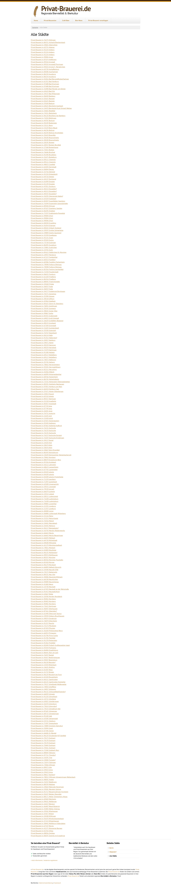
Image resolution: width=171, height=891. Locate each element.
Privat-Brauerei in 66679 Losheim (43, 491)
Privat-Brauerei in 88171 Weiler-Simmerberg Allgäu (49, 797)
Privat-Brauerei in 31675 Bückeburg (44, 157)
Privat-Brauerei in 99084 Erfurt (42, 216)
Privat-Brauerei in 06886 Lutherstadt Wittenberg (48, 513)
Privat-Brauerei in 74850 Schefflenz (43, 687)
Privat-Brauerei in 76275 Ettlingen (43, 40)
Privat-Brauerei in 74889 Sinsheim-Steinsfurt (47, 726)
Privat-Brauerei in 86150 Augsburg (43, 74)
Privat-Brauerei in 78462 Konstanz (43, 457)
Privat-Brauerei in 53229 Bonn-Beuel (44, 128)
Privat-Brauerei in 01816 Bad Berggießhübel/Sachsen (50, 79)
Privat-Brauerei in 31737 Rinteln (42, 672)
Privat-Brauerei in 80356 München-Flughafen (47, 560)
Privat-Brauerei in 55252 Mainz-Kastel (44, 518)
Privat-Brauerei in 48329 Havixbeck (43, 347)
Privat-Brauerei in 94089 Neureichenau (45, 582)
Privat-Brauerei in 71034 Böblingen (43, 118)
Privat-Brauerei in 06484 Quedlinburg (44, 650)
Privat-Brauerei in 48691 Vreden (42, 779)
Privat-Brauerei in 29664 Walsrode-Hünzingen (47, 787)
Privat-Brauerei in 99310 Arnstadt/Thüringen (47, 64)
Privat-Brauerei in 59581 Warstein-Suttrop (46, 789)
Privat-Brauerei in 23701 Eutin (42, 250)
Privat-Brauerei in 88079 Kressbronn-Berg (46, 460)
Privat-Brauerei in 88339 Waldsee (43, 784)
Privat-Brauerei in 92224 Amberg (42, 50)
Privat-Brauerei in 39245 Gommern (43, 308)
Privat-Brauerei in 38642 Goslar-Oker (44, 311)
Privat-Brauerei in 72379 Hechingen (44, 350)
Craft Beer (65, 20)
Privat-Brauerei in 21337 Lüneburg (43, 509)
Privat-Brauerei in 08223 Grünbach (43, 323)
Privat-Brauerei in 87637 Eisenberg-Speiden (46, 208)
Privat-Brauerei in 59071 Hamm (42, 343)
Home (36, 20)
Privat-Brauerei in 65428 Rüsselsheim (44, 677)
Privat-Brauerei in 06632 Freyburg (43, 274)
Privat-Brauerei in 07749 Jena (41, 408)
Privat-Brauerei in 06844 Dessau (42, 169)
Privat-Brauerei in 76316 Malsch (42, 521)
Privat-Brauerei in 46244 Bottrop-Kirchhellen (47, 133)
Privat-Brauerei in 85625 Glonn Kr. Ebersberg (47, 304)
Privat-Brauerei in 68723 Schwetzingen (45, 714)
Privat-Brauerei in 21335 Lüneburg (43, 506)
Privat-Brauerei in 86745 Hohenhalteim (45, 379)
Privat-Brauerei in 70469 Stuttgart (43, 745)
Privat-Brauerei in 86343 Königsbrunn (44, 452)
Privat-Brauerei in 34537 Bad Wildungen (45, 94)
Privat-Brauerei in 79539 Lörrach (42, 489)
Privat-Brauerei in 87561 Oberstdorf (44, 611)
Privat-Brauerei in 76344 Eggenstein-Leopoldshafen (49, 203)
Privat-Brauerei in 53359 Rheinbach (43, 665)
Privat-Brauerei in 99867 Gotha (42, 313)
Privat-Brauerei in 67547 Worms (42, 826)
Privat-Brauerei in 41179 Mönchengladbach (46, 545)
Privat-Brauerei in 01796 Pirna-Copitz (44, 635)
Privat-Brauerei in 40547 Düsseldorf (43, 194)
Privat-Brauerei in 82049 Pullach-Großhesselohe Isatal (50, 645)
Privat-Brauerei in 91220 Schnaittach (44, 697)
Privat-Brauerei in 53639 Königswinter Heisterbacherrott (51, 455)
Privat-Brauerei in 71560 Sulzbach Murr (45, 750)
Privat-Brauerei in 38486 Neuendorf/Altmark (46, 577)
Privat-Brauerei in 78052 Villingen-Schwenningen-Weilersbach (53, 777)
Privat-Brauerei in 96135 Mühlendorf (44, 552)
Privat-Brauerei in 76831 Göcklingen (44, 306)
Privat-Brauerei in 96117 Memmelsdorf (44, 528)
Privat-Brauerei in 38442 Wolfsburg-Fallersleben (48, 823)
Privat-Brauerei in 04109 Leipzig (42, 474)
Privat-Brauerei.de (66, 8)
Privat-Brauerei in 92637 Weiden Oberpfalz (46, 794)
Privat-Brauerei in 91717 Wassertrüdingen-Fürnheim (49, 792)
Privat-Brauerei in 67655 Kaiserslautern (45, 421)
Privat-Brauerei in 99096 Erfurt (42, 221)
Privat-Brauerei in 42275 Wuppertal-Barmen (46, 828)
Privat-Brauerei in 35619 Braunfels (43, 135)
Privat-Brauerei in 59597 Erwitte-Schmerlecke (47, 230)
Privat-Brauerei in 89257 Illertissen (43, 399)
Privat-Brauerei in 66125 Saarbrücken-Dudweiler (48, 682)
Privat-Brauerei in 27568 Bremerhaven (44, 147)
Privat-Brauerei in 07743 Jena (41, 406)
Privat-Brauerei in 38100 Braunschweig (45, 138)
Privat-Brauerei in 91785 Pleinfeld (43, 638)
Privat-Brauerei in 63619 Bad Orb (43, 91)
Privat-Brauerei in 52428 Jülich (42, 418)
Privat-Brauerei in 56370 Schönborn (44, 704)
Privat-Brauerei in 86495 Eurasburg (43, 245)
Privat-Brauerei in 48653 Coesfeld (43, 164)
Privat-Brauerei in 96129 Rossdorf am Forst (46, 675)
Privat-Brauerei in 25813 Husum (42, 394)
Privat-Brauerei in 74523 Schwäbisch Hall (45, 709)
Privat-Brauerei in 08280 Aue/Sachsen (44, 72)
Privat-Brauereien (50, 20)
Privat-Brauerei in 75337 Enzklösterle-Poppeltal (48, 213)
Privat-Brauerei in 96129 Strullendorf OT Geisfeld (48, 736)
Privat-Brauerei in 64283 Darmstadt (43, 167)
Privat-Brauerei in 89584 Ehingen (43, 206)
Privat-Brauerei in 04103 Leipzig (42, 472)
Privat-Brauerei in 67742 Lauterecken (44, 470)
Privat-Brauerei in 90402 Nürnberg (43, 599)
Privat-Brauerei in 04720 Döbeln (42, 177)
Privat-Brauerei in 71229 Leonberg (43, 479)
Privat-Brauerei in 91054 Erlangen (43, 225)
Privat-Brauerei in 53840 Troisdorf (43, 760)
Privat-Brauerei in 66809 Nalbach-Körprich (46, 567)
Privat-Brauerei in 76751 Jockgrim (43, 413)
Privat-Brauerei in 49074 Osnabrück (44, 618)
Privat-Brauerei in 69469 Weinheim (43, 799)
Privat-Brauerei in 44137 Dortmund (43, 179)
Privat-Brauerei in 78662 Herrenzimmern (45, 365)
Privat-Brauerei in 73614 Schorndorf (44, 706)
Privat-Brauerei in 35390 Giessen (42, 296)
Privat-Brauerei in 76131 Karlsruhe (43, 428)
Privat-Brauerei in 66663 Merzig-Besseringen (47, 535)
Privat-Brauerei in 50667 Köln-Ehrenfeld (45, 450)
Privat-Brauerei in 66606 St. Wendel (43, 733)
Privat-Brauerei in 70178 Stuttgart (43, 740)
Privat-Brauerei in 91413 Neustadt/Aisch (45, 592)
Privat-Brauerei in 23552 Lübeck (42, 494)
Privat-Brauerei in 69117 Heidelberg (44, 355)
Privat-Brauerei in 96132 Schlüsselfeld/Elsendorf (48, 692)
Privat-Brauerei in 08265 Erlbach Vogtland (46, 228)
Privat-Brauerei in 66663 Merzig (42, 533)
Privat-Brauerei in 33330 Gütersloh (43, 330)
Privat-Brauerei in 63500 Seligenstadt (44, 718)
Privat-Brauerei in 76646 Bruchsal (43, 152)
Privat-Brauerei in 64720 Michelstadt (44, 540)
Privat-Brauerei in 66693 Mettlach (43, 538)
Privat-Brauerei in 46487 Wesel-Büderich (45, 806)
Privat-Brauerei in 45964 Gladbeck (43, 301)
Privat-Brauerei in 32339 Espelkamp (44, 235)
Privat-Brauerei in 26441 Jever (41, 411)
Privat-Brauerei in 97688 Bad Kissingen (45, 84)
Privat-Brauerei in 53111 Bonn (42, 125)
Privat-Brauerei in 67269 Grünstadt (43, 326)
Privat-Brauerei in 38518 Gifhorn (42, 299)
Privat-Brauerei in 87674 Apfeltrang (43, 59)
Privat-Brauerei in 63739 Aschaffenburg (45, 69)
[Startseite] (36, 11)
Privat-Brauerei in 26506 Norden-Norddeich (46, 596)
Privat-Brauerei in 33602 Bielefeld (43, 111)
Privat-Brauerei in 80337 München (43, 557)
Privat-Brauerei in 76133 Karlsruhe (43, 430)
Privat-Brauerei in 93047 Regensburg (44, 660)
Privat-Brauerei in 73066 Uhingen (43, 765)
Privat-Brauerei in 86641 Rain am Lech (44, 653)
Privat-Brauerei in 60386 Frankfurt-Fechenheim (48, 262)
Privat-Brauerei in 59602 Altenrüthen (44, 45)
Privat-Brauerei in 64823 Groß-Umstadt (45, 318)
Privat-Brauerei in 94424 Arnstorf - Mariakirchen (48, 67)
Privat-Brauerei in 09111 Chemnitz (43, 160)
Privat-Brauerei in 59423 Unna (42, 770)
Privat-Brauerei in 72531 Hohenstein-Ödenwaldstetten (50, 382)
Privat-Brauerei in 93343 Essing (42, 240)
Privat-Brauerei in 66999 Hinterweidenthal (46, 374)
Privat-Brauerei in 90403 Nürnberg (43, 601)
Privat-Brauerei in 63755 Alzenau (43, 47)
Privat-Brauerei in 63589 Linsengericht (45, 484)
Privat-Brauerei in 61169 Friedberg (43, 277)
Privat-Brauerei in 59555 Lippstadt (43, 487)
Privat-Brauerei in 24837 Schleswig (43, 689)
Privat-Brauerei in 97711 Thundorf (43, 755)
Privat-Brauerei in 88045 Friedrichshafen (45, 282)
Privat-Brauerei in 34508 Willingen (43, 816)
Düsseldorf (112, 852)
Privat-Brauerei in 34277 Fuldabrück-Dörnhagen (48, 291)
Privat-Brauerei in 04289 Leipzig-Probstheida (47, 477)
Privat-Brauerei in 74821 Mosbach (43, 548)
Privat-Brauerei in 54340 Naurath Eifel (44, 570)
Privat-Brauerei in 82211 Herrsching (44, 369)
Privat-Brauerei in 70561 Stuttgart (43, 748)
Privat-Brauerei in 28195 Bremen (42, 142)
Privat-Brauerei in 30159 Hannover (43, 345)
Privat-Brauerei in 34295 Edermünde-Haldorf (47, 196)
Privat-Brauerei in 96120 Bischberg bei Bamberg (48, 116)
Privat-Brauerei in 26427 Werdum (43, 804)
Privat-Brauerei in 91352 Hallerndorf (44, 338)
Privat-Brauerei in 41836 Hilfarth (42, 372)
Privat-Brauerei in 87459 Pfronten (43, 628)
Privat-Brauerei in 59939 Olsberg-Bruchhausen (47, 616)
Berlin (111, 848)
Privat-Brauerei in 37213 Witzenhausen (45, 821)
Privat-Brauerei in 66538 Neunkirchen (44, 579)
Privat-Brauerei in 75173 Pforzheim (43, 626)
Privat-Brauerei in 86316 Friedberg (43, 279)
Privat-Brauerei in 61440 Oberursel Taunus (46, 614)
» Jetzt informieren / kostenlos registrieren (44, 860)
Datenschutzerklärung (46, 883)
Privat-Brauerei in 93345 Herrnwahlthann (45, 367)
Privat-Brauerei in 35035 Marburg (43, 526)
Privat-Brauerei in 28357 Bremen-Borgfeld (46, 145)
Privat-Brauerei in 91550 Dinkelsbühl (44, 174)
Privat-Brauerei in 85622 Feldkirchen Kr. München (48, 252)
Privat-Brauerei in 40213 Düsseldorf (44, 189)
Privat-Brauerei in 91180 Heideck (43, 352)
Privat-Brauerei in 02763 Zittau (42, 831)
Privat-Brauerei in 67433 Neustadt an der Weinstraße (50, 589)
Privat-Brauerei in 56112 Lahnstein (43, 465)
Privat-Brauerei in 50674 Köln (41, 445)
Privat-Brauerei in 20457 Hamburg (43, 340)
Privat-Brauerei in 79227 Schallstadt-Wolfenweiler (48, 684)
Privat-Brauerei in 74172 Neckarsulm (44, 572)
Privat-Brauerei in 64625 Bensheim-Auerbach (47, 106)
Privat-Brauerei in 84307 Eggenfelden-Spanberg (48, 201)
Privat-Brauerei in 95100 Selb (41, 716)
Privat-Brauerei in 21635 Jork (41, 416)
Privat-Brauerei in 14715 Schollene (43, 699)
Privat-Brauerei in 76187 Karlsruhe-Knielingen (47, 438)
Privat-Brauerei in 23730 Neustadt (43, 587)
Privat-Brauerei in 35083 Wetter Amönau (45, 809)
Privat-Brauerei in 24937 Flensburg (43, 255)
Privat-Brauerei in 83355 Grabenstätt (44, 316)
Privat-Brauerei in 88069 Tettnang (43, 753)
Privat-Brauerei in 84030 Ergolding (43, 223)
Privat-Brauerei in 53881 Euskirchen (44, 247)
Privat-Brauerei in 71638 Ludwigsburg (44, 499)
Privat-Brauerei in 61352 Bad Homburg (45, 81)
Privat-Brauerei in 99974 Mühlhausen (44, 555)
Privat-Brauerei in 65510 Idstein (42, 396)
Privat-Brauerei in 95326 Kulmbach (43, 462)
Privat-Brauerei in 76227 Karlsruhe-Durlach (46, 435)
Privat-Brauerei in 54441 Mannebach (44, 523)
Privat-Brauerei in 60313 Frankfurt (43, 260)
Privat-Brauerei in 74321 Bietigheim (44, 113)
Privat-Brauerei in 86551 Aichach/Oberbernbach (48, 42)
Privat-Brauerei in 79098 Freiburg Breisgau (46, 264)
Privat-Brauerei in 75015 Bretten (42, 150)
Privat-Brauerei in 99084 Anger (42, 57)
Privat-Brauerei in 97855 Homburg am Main (46, 387)
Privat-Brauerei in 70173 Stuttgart (43, 738)
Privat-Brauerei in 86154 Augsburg (43, 77)
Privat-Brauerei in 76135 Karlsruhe (43, 433)
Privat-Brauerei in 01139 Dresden (43, 184)
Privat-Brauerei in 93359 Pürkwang (43, 648)
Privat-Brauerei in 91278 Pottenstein (44, 640)
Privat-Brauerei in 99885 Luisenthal (43, 504)
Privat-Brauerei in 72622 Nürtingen (43, 606)
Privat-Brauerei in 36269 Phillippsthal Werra (47, 631)
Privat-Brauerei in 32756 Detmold (43, 172)
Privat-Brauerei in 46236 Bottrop (42, 130)
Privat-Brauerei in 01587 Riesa (42, 670)
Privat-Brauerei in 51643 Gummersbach (45, 328)
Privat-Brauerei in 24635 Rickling (43, 667)
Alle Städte (113, 856)
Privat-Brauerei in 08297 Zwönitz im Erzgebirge (48, 836)
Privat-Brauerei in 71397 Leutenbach (44, 482)
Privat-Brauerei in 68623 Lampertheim (44, 467)
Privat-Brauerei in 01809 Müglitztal (43, 550)
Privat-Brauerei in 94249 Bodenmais (44, 123)
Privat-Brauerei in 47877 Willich (42, 814)
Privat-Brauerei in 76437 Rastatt (42, 655)
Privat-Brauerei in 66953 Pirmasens (43, 633)
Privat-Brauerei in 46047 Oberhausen (44, 609)
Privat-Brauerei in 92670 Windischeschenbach (47, 819)
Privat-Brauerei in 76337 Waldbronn (44, 782)
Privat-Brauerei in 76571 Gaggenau (43, 294)
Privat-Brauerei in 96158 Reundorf (43, 662)
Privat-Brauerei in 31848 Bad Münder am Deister (48, 89)
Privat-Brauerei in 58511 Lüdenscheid (44, 496)
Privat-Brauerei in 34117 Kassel (42, 440)
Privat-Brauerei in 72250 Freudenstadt (44, 272)
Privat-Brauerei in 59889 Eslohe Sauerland (46, 233)
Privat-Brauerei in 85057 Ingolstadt (43, 404)
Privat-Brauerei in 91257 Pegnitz (42, 623)
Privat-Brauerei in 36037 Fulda (42, 286)
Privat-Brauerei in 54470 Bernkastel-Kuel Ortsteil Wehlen (51, 108)
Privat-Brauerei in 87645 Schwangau (44, 711)
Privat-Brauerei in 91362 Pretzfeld (43, 643)
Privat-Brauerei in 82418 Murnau (42, 562)
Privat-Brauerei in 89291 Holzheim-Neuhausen (47, 384)
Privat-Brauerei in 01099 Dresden (43, 182)
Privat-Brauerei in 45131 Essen (42, 238)
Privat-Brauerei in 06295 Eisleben (43, 211)
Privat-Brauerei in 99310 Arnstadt (43, 62)
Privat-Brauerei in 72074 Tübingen (43, 762)
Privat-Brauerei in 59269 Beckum (42, 103)
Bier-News (78, 20)
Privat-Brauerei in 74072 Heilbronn (43, 360)
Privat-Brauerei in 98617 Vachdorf (43, 775)
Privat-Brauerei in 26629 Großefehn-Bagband (47, 321)
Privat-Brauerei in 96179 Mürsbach (43, 565)
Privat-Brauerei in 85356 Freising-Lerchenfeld (47, 269)
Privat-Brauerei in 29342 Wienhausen (44, 811)
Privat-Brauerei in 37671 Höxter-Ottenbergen (47, 391)
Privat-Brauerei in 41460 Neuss (42, 584)
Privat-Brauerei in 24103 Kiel (41, 443)
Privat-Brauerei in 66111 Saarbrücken (44, 679)
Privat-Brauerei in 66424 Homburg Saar (45, 389)
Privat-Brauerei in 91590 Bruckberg (43, 155)
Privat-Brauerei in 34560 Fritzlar (42, 284)
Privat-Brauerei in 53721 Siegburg (43, 721)
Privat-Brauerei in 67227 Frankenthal (44, 257)
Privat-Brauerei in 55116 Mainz (42, 516)
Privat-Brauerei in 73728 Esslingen (43, 243)
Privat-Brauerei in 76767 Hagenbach (44, 333)
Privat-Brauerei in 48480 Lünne (42, 511)
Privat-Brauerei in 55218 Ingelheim (43, 401)
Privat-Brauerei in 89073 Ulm (41, 767)
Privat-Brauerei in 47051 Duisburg (43, 186)
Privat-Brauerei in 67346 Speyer (42, 731)
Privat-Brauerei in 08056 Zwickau (43, 833)
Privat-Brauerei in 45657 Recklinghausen (45, 657)
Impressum (57, 883)
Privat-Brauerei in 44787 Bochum (43, 120)
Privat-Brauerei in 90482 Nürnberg (43, 604)
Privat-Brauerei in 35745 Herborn (43, 362)
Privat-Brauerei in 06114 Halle (42, 335)
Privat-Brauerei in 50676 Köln (41, 448)
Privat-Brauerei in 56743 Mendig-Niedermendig (48, 531)
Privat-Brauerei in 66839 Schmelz (43, 694)
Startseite (35, 27)
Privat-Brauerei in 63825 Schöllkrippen (45, 701)
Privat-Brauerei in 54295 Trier (41, 758)
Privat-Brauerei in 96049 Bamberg (43, 96)
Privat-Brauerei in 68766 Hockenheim (44, 377)
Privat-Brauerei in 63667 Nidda (42, 594)
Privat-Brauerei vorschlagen (98, 20)
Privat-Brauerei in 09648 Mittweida (43, 543)
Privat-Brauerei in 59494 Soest (42, 728)
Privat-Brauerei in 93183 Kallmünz (43, 423)
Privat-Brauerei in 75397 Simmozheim (44, 723)
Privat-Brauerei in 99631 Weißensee (44, 801)
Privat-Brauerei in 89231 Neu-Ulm (43, 574)
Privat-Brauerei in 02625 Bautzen (43, 99)
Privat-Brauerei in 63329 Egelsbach (43, 199)
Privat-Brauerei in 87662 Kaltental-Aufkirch (46, 426)
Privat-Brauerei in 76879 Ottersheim (44, 621)
